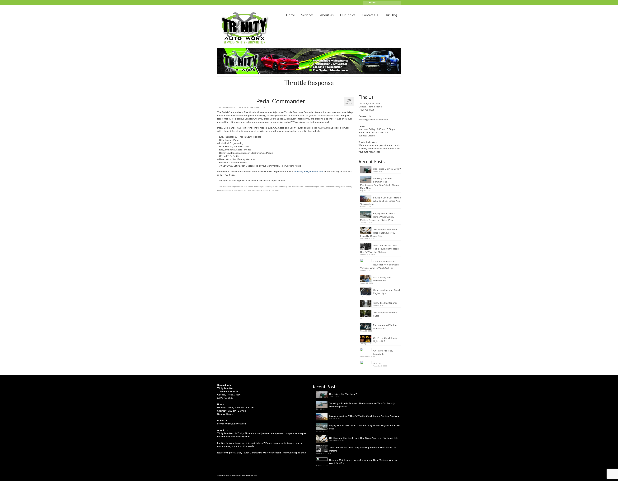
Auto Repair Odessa (235, 187)
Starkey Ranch (339, 187)
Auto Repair (223, 187)
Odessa (300, 187)
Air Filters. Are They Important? (383, 352)
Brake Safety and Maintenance (382, 279)
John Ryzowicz (228, 107)
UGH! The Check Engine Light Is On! (385, 339)
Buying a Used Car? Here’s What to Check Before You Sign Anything (380, 200)
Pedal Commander (326, 187)
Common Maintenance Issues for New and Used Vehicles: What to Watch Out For (379, 264)
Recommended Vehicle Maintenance (385, 327)
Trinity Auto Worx (272, 190)
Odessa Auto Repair (311, 187)
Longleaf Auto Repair (266, 187)
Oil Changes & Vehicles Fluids (385, 314)
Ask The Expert (253, 107)
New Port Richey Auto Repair (285, 187)
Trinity (249, 190)
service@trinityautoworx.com (308, 171)
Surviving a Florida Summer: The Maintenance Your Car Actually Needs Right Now (379, 183)
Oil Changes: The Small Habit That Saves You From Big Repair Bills (378, 232)
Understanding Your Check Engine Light (386, 292)
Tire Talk (377, 363)
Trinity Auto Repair (258, 190)
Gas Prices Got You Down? (387, 169)
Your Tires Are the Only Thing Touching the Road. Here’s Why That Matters (379, 248)
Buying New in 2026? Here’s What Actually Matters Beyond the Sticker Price (377, 216)
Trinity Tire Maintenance (385, 303)
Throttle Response (239, 190)
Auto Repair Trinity (251, 187)
